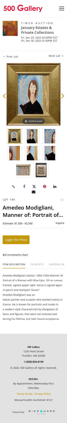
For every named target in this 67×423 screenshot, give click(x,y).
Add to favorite (62, 200)
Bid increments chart (15, 254)
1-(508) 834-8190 (33, 361)
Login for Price (16, 240)
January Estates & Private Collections (37, 30)
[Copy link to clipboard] (13, 187)
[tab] (14, 265)
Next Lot (55, 55)
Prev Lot (12, 56)
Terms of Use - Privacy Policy (34, 394)
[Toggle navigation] (61, 8)
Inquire (60, 223)
